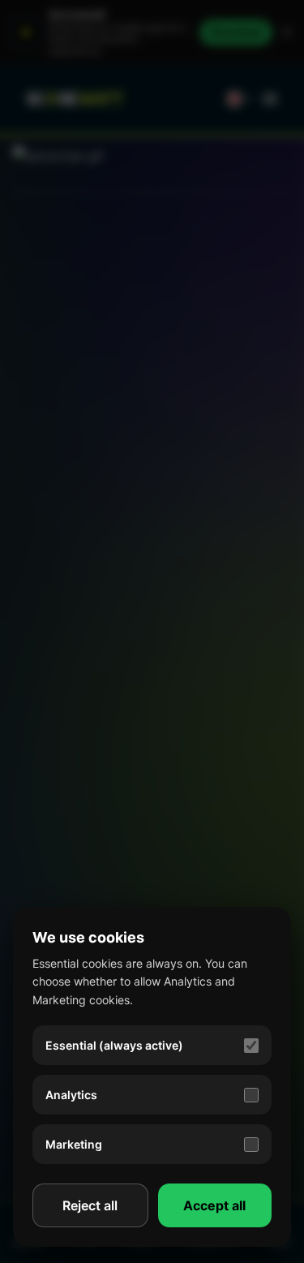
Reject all (90, 1205)
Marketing (73, 1144)
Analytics (71, 1095)
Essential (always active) (114, 1045)
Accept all (214, 1205)
